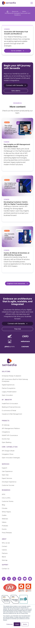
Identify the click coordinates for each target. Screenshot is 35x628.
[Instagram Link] (9, 579)
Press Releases (7, 532)
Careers (4, 550)
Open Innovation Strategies (11, 458)
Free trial (17, 329)
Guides (4, 515)
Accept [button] (17, 624)
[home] (9, 3)
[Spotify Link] (30, 579)
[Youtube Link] (25, 579)
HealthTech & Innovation (10, 403)
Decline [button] (25, 624)
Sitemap (4, 560)
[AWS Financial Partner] (15, 599)
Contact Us (5, 568)
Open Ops (5, 475)
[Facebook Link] (4, 579)
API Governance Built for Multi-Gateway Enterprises (15, 380)
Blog (3, 505)
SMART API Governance (10, 435)
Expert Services (7, 478)
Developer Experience (9, 482)
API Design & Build (8, 451)
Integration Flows (7, 454)
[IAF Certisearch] (10, 588)
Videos (24, 11)
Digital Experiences (8, 385)
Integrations (6, 432)
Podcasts (5, 526)
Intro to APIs (6, 498)
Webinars (5, 519)
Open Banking (6, 442)
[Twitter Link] (14, 579)
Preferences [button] (9, 624)
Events (4, 529)
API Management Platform (11, 428)
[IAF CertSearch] (10, 587)
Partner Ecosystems (8, 388)
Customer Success (8, 485)
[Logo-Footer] (17, 362)
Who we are (6, 543)
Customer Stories (7, 501)
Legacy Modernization (9, 392)
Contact (4, 546)
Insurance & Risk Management (12, 414)
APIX (3, 494)
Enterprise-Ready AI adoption (11, 376)
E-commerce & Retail (9, 410)
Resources (15, 11)
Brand (4, 557)
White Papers (6, 512)
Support (4, 468)
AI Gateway (5, 425)
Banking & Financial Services (11, 407)
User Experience (7, 471)
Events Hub (6, 439)
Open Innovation (7, 395)
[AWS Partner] (6, 599)
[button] (31, 3)
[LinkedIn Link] (19, 579)
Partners (4, 553)
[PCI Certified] (24, 599)
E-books (4, 508)
